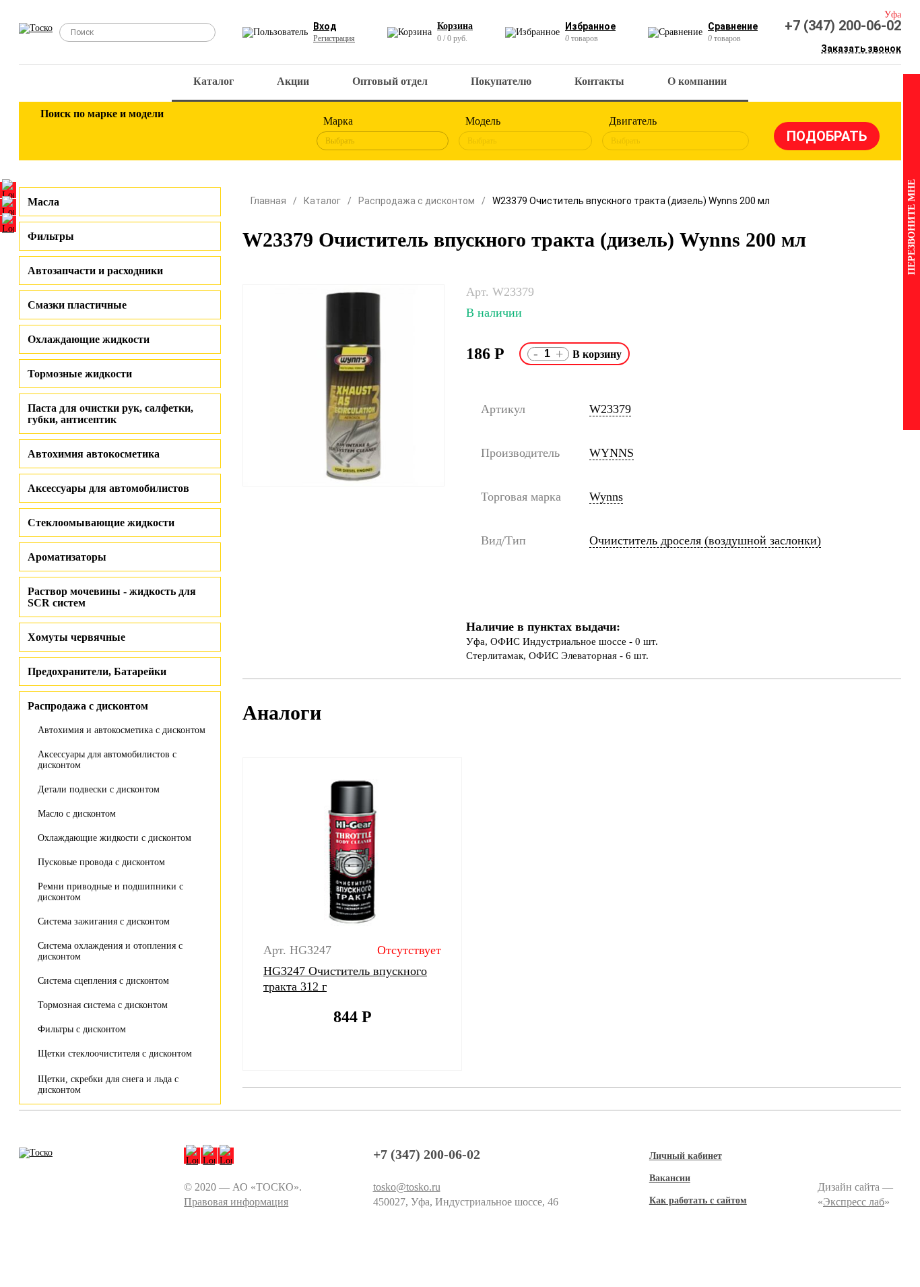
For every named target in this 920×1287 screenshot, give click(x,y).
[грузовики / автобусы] (145, 133)
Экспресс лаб (853, 1201)
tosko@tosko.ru (406, 1187)
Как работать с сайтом (698, 1200)
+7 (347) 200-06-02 (843, 26)
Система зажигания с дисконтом (104, 921)
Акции (293, 81)
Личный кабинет (685, 1156)
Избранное (590, 26)
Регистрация (334, 38)
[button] (234, 914)
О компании (697, 81)
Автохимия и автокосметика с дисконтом (121, 730)
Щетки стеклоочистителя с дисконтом (115, 1053)
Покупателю (501, 81)
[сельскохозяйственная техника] (188, 133)
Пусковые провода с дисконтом (101, 862)
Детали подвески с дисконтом (99, 789)
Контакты (599, 81)
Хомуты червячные (76, 637)
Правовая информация (236, 1201)
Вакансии (669, 1178)
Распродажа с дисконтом (416, 200)
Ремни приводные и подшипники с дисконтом (110, 891)
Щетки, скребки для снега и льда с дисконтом (108, 1084)
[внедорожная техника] (232, 133)
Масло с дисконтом (77, 814)
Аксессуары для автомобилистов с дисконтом (107, 759)
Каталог (213, 81)
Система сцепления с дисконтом (103, 981)
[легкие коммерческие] (101, 133)
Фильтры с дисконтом (82, 1029)
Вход (325, 26)
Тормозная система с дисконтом (103, 1005)
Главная (268, 200)
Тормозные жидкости (80, 373)
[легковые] (57, 133)
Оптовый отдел (390, 81)
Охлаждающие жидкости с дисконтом (114, 838)
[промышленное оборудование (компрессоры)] (276, 133)
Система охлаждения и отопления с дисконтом (110, 951)
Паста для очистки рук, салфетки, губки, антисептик (110, 413)
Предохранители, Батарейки (97, 671)
